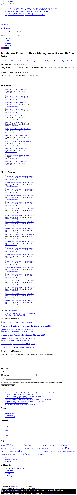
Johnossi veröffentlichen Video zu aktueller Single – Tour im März (26, 326)
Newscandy (8, 38)
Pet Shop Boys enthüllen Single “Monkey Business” (20, 404)
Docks (64, 445)
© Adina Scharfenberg (11, 93)
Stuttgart (22, 454)
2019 (3, 445)
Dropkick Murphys (71, 445)
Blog (2, 48)
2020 (8, 445)
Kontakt (7, 458)
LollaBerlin (25, 451)
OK (4, 491)
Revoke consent (48, 493)
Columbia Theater (54, 445)
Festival (3, 448)
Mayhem (46, 451)
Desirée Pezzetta (27, 329)
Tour (26, 454)
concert (60, 445)
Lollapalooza (31, 451)
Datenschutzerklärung (11, 459)
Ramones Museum (10, 477)
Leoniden (16, 451)
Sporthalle (17, 454)
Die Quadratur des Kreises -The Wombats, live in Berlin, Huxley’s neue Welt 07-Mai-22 (31, 8)
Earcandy (7, 40)
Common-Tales (9, 472)
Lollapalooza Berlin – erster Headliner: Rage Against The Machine (24, 401)
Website (3, 378)
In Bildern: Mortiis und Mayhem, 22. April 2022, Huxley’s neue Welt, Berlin (27, 11)
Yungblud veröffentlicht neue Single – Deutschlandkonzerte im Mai (25, 15)
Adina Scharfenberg (29, 61)
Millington (63, 61)
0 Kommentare (39, 61)
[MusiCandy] (5, 24)
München (58, 451)
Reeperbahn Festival (6, 454)
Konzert (56, 61)
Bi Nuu (51, 61)
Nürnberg (64, 451)
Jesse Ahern (56, 448)
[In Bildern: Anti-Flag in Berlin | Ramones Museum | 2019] (17, 331)
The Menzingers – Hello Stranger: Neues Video (20, 313)
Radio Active (8, 475)
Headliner (34, 448)
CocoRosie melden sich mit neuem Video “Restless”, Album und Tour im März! (28, 399)
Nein (6, 491)
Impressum (8, 461)
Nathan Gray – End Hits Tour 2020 (16, 315)
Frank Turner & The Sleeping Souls (15, 448)
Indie (38, 448)
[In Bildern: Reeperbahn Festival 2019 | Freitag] (15, 340)
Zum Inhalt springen (7, 1)
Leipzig (12, 451)
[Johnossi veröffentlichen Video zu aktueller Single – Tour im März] (16, 322)
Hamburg (28, 448)
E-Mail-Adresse (6, 375)
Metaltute (7, 473)
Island (48, 448)
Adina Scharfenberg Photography (14, 468)
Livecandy (8, 42)
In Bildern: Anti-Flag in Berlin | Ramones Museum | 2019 (23, 335)
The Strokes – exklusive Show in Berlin (16, 403)
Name (3, 371)
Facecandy (8, 43)
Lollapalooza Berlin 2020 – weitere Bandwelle (18, 398)
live (21, 451)
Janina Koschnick (10, 417)
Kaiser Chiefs (62, 448)
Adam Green (14, 445)
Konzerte (6, 48)
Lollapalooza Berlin (39, 451)
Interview (43, 448)
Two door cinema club (34, 454)
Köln (8, 451)
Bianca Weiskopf (10, 415)
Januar (51, 448)
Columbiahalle (45, 445)
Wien (44, 454)
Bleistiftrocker (9, 470)
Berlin (46, 61)
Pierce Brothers (71, 61)
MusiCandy (5, 28)
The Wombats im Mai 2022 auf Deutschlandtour (19, 13)
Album (20, 445)
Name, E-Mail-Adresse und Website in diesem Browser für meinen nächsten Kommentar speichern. (32, 382)
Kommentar (4, 368)
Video (41, 454)
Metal (50, 451)
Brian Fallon (38, 445)
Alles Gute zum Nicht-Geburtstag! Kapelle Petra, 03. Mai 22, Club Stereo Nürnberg (29, 10)
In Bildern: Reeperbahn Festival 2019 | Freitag (19, 344)
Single (13, 454)
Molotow (53, 451)
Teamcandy (8, 45)
